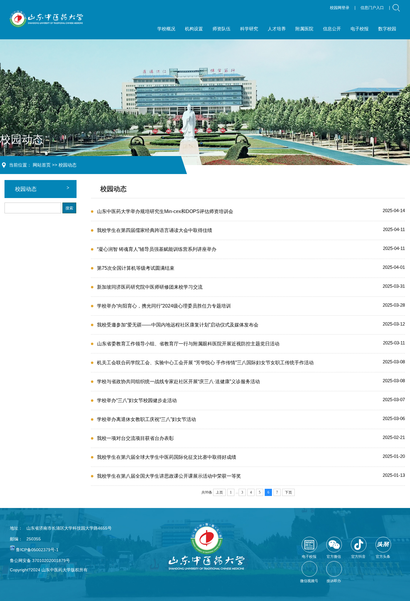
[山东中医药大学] (46, 19)
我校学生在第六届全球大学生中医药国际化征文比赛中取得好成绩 (166, 457)
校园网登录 (339, 7)
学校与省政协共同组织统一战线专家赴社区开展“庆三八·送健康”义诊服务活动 (178, 381)
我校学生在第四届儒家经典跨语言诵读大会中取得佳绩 (154, 230)
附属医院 (304, 28)
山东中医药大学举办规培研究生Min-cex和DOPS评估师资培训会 (165, 211)
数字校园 (387, 28)
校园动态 (68, 164)
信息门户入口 (372, 7)
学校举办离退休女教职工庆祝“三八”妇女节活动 (146, 419)
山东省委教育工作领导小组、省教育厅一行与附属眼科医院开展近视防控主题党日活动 (188, 343)
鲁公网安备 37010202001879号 (40, 560)
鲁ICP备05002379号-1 (37, 549)
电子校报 (360, 28)
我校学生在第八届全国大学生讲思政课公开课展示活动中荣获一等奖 (169, 476)
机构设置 (194, 28)
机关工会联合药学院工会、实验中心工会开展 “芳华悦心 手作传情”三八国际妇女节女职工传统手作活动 (205, 362)
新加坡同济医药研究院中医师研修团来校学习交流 (150, 287)
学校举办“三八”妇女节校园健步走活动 (137, 400)
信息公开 (332, 28)
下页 (288, 492)
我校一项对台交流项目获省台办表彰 (135, 438)
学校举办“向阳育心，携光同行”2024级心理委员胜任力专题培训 (164, 305)
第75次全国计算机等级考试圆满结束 (135, 268)
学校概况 (166, 28)
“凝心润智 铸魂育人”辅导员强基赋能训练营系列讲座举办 (156, 249)
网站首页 (42, 164)
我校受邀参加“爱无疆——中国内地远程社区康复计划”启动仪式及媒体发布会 (177, 324)
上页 (219, 492)
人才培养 (277, 28)
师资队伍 (222, 28)
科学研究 (249, 28)
